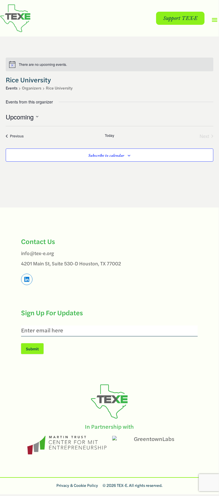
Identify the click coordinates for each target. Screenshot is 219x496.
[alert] (109, 64)
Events (11, 88)
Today (109, 135)
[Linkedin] (26, 279)
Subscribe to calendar (106, 155)
